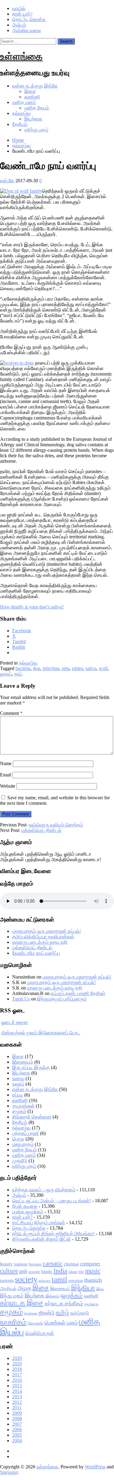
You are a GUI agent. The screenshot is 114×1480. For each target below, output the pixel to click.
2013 (17, 1396)
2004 (17, 1440)
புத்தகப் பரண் (25, 1133)
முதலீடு (19, 1160)
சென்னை (30, 1313)
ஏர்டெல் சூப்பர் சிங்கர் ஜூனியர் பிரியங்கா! (53, 1233)
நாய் (18, 673)
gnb (23, 1271)
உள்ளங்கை (21, 56)
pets (65, 668)
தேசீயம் (19, 124)
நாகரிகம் (13, 1322)
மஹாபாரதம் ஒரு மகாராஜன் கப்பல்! (46, 931)
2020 (17, 1363)
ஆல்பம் (19, 24)
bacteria (23, 668)
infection (51, 668)
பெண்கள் (54, 1323)
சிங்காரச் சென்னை (31, 1116)
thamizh (93, 1280)
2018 (17, 1369)
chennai (71, 1263)
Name (6, 763)
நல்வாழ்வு (21, 113)
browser (35, 1264)
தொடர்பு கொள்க (29, 19)
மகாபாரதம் (23, 1144)
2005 (17, 1435)
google (34, 1271)
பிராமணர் (35, 1323)
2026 (17, 1358)
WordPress (95, 1466)
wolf (103, 668)
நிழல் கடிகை (24, 1206)
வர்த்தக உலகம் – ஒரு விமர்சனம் (43, 1189)
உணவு (18, 1078)
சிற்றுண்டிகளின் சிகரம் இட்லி (41, 1239)
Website (7, 786)
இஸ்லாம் (52, 1296)
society (26, 1279)
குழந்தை (91, 1304)
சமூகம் (19, 1111)
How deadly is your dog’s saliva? (32, 606)
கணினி (32, 96)
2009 (17, 1413)
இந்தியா (83, 1288)
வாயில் (19, 8)
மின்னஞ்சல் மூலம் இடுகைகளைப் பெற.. (40, 1032)
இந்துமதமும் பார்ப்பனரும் (62, 998)
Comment (11, 713)
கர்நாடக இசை (21, 1303)
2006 (17, 1429)
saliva (90, 668)
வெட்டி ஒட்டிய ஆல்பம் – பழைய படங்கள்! (51, 1200)
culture (9, 1271)
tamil (59, 1279)
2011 (17, 1407)
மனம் (72, 1323)
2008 (17, 1418)
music (92, 1271)
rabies (77, 668)
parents (7, 1280)
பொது (18, 1138)
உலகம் (18, 1083)
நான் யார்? (22, 13)
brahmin (21, 1264)
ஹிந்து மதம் (36, 129)
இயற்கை (33, 118)
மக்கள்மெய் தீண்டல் (41, 830)
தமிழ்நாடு (79, 1313)
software (44, 1280)
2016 (17, 1380)
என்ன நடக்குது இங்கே (35, 85)
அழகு (24, 1288)
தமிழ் (62, 1312)
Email (5, 774)
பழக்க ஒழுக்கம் (27, 1211)
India (60, 1271)
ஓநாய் (6, 673)
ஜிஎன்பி (46, 1313)
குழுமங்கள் (23, 1105)
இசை (30, 91)
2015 (17, 1385)
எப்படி (17, 1094)
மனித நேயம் (36, 107)
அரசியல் (8, 1288)
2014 (17, 1391)
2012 (17, 1402)
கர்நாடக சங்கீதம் (64, 1303)
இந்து (100, 1289)
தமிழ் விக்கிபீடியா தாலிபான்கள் (43, 936)
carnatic (53, 1263)
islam (72, 1271)
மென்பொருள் (39, 1333)
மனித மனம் (24, 102)
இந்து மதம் (11, 1296)
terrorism (75, 1280)
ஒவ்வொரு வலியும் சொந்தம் (56, 824)
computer (90, 1264)
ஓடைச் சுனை (14, 1022)
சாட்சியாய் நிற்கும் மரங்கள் (38, 1222)
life (81, 1271)
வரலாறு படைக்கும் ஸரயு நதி (39, 942)
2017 (17, 1374)
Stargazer (9, 1472)
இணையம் (22, 1062)
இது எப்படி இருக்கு (31, 1067)
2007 (17, 1424)
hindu (46, 1271)
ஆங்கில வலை (26, 30)
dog (36, 668)
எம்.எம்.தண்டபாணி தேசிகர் (78, 993)
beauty (6, 1263)
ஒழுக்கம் (71, 1295)
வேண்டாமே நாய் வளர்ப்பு (36, 953)
